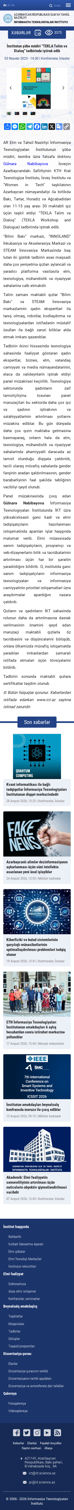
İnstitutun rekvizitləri (22, 1266)
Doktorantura (17, 1284)
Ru (13, 5)
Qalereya (9, 1394)
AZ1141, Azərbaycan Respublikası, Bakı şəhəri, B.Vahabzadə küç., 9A (44, 1462)
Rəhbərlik (14, 1237)
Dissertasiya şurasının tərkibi (28, 1371)
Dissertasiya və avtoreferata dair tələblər (36, 1386)
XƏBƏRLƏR (21, 33)
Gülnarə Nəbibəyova (25, 163)
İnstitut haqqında (16, 1227)
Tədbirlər (14, 1331)
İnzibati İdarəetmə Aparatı (25, 1244)
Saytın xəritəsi (31, 1448)
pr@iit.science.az (42, 1482)
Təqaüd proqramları (21, 1346)
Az (5, 5)
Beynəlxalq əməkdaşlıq (20, 1306)
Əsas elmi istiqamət (22, 1291)
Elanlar (13, 1364)
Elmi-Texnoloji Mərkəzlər (25, 1259)
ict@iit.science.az (42, 1473)
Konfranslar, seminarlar (24, 1299)
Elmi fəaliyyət (13, 1274)
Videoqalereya (18, 1411)
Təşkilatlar (15, 1316)
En (9, 5)
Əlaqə (48, 1448)
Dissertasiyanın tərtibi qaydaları (30, 1378)
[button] (63, 88)
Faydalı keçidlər (50, 1443)
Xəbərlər (18, 1443)
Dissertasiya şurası (17, 1354)
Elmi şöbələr (16, 1251)
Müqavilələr (16, 1324)
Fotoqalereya (17, 1403)
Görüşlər (14, 1339)
